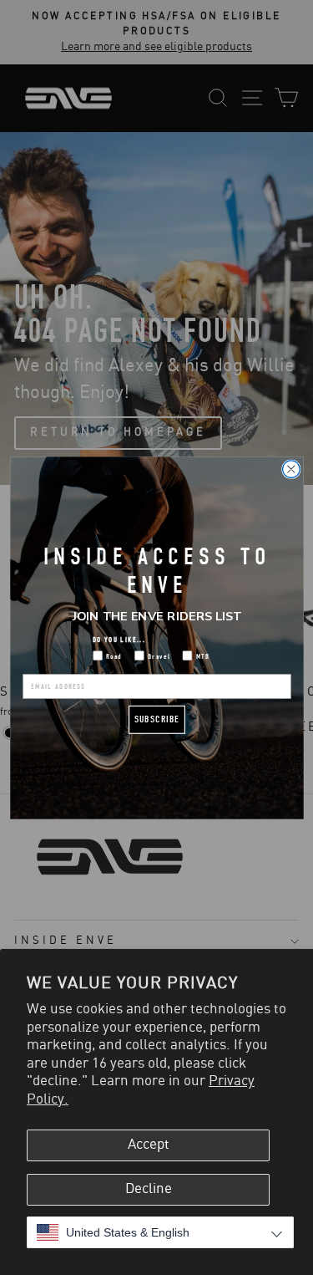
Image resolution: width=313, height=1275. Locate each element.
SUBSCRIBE (156, 718)
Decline (148, 1189)
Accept (148, 1144)
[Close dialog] (291, 468)
